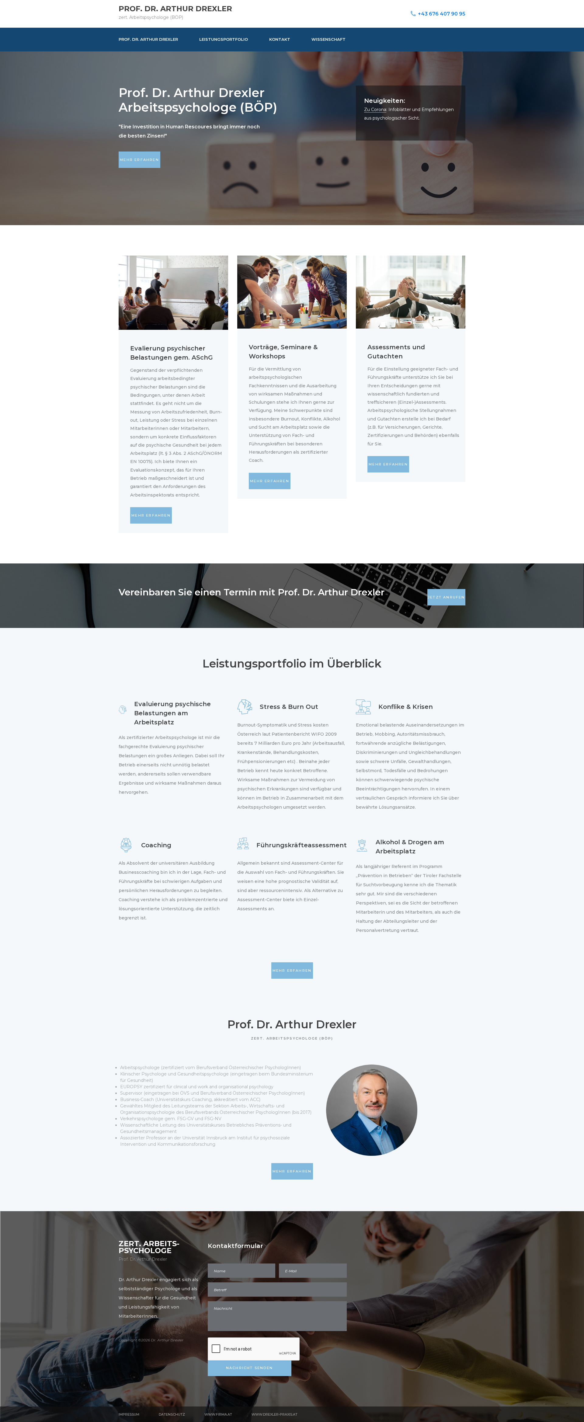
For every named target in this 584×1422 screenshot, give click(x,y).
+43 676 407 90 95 (441, 14)
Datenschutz (172, 1414)
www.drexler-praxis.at (274, 1414)
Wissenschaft (328, 39)
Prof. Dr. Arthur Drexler (175, 8)
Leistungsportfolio (223, 39)
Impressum (129, 1414)
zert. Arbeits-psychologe (149, 1247)
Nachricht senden (249, 1368)
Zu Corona (375, 109)
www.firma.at (218, 1414)
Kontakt (279, 39)
